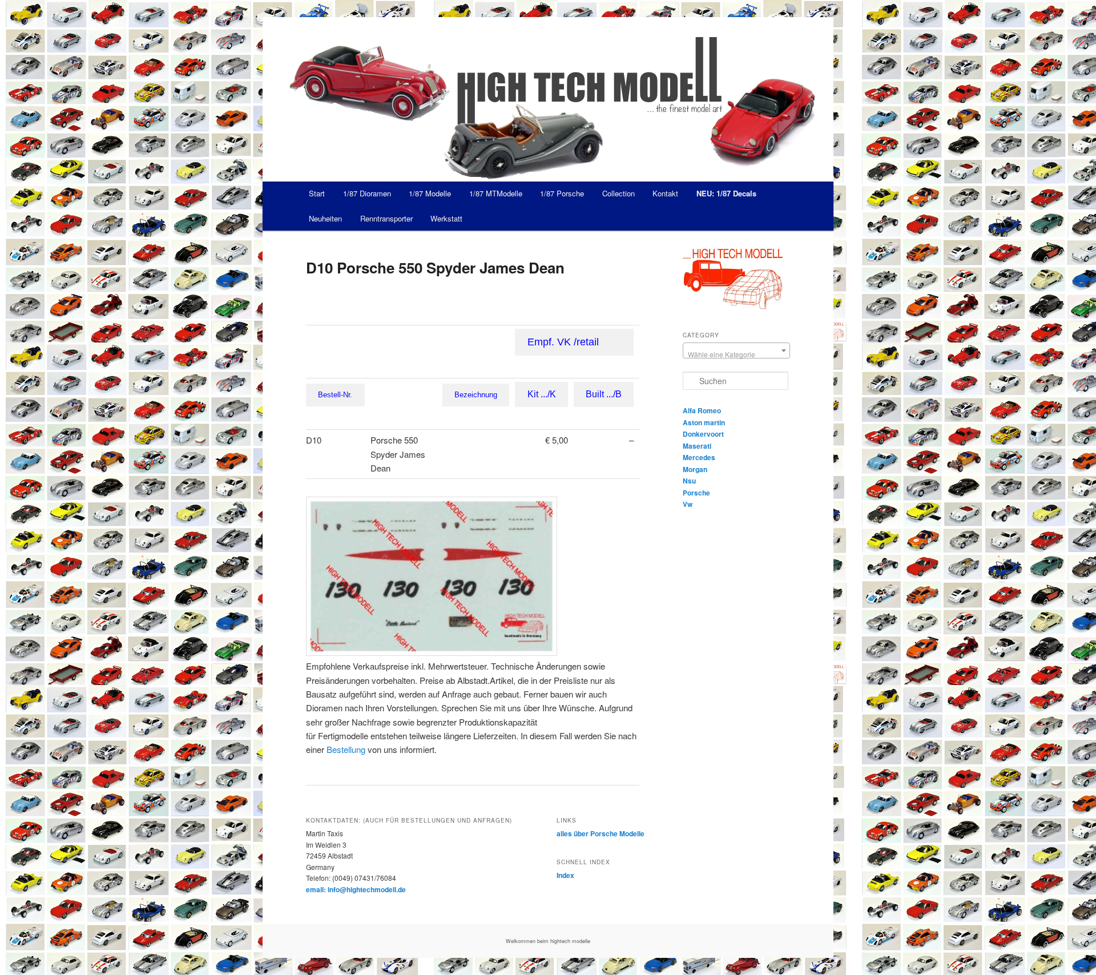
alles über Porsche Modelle (600, 833)
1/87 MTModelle (495, 193)
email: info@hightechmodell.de (356, 889)
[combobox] (736, 350)
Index (565, 875)
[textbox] (736, 354)
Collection (618, 193)
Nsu (689, 481)
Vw (687, 504)
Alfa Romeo (702, 410)
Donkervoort (703, 434)
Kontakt (665, 193)
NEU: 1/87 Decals (726, 193)
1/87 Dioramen (367, 193)
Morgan (695, 469)
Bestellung (346, 749)
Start (317, 193)
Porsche (696, 493)
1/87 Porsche (562, 193)
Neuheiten (325, 218)
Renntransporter (386, 218)
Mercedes (699, 457)
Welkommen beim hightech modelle (548, 941)
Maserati (697, 446)
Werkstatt (446, 218)
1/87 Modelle (430, 193)
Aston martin (704, 422)
